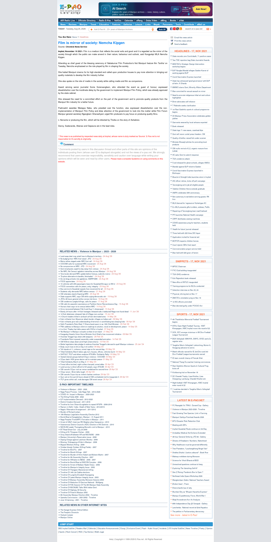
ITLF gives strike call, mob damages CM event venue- (86, 379)
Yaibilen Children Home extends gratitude (188, 188)
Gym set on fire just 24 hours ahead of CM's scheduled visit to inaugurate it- (94, 377)
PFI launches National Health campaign (187, 215)
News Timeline (192, 528)
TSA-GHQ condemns (180, 274)
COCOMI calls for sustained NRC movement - (83, 263)
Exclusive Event (133, 528)
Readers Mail (81, 528)
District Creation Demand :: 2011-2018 (75, 402)
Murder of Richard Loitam (70, 412)
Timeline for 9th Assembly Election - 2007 (76, 457)
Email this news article (183, 37)
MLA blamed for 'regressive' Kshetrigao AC (189, 203)
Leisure (138, 24)
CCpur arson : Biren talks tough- (77, 372)
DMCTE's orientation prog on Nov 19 (186, 298)
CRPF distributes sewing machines (186, 218)
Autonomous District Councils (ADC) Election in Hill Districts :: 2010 (87, 424)
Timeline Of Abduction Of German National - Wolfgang (81, 482)
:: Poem (180, 484)
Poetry (202, 528)
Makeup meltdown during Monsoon (186, 456)
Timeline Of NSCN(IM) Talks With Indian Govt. (78, 487)
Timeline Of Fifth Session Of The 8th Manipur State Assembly (84, 485)
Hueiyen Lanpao (66, 515)
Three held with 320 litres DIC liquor (186, 233)
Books (173, 20)
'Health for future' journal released (185, 229)
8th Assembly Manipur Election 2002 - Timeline (79, 495)
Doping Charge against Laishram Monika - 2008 (79, 439)
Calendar (129, 20)
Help (111, 539)
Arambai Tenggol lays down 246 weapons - (81, 336)
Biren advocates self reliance (183, 101)
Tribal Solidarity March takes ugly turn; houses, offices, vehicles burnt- (92, 351)
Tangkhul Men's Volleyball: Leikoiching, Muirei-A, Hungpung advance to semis (191, 346)
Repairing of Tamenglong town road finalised (189, 211)
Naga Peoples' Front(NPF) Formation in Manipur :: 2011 (82, 419)
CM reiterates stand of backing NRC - (79, 294)
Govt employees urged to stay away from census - (84, 268)
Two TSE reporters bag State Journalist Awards (191, 60)
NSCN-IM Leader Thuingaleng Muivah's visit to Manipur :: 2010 (85, 427)
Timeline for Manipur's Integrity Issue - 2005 (77, 467)
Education (104, 24)
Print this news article (182, 40)
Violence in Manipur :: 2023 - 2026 (73, 389)
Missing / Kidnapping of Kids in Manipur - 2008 (78, 442)
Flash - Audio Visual (150, 528)
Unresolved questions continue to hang (187, 464)
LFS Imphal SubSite (176, 528)
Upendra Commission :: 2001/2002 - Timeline (78, 497)
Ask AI (162, 29)
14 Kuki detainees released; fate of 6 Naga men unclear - (87, 314)
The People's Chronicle (69, 512)
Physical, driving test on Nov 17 (184, 294)
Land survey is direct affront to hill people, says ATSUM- (87, 367)
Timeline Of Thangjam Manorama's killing (76, 469)
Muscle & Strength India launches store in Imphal (191, 177)
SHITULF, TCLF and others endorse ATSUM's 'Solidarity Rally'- (90, 354)
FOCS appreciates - (73, 281)
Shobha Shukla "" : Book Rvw (190, 452)
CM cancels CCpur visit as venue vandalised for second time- (89, 369)
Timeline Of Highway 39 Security (73, 490)
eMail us (201, 24)
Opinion (209, 528)
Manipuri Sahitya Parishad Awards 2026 (188, 417)
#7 (184, 468)
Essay (122, 528)
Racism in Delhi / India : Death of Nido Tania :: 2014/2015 (82, 407)
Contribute (189, 24)
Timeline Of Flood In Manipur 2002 (74, 492)
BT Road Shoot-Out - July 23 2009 (73, 429)
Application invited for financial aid (185, 237)
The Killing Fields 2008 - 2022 (72, 397)
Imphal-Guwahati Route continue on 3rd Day (189, 429)
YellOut (117, 20)
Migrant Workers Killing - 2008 (72, 444)
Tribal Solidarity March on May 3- (78, 361)
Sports (61, 532)
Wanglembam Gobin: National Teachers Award (190, 480)
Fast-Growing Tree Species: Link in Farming (189, 413)
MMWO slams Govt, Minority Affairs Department (191, 87)
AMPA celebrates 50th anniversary (186, 192)
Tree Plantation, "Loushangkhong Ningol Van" (189, 448)
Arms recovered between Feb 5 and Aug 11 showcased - (87, 309)
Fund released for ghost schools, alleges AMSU (191, 162)
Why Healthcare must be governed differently (189, 444)
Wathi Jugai (99, 532)
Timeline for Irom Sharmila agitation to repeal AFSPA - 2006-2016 (86, 404)
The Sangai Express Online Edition (74, 510)
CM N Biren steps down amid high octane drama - (84, 341)
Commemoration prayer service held (186, 249)
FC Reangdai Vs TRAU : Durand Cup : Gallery (190, 405)
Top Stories (88, 532)
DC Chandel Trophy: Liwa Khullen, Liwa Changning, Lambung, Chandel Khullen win (189, 377)
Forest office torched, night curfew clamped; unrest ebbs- (87, 364)
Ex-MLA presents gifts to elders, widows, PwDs (191, 207)
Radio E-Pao (105, 20)
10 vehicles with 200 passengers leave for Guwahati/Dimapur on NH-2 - (93, 284)
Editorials (92, 528)
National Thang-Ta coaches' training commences (191, 362)
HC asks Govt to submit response (185, 155)
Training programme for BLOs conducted (188, 286)
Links (148, 24)
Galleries (127, 24)
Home (74, 37)
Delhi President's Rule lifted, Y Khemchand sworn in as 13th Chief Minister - (94, 324)
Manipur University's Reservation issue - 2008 (78, 437)
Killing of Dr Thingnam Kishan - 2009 (74, 432)
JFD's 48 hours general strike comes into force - (83, 299)
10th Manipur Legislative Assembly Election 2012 (79, 414)
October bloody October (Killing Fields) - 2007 (78, 447)
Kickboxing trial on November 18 (185, 372)
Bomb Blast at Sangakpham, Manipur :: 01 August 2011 (82, 417)
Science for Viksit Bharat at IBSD (185, 460)
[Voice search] (153, 29)
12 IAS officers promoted (182, 301)
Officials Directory (87, 20)
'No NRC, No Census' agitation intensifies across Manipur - (88, 271)
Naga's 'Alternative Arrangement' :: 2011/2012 (78, 409)
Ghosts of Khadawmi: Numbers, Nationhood (189, 440)
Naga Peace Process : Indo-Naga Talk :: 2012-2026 (80, 392)
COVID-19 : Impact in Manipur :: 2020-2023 (77, 394)
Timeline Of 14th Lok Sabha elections (75, 472)
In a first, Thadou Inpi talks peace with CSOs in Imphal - (86, 329)
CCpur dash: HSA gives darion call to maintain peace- (86, 359)
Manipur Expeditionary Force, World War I (188, 495)
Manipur (84, 24)
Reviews (73, 24)
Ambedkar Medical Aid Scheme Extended (188, 433)
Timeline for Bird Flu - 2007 (71, 449)
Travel (93, 24)
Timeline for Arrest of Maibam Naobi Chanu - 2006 (80, 464)
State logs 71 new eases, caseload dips (187, 130)
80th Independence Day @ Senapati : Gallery (189, 503)
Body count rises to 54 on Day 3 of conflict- (82, 346)
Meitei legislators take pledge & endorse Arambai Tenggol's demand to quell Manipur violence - (102, 344)
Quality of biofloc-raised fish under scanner (189, 138)
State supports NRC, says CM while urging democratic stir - (88, 296)
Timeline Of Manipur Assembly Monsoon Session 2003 (82, 480)
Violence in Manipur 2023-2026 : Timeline (188, 409)
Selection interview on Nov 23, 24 (185, 290)
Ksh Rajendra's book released (184, 278)
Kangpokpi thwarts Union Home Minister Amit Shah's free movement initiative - (96, 334)
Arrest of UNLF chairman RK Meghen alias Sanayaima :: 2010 (84, 422)
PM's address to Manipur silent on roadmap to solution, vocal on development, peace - (98, 326)
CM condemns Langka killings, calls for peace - (83, 301)
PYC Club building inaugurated (184, 270)
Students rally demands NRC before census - (82, 291)
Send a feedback (180, 44)
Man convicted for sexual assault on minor (188, 91)
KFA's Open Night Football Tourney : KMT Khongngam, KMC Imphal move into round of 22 (191, 327)
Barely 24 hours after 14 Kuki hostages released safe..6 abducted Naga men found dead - (99, 311)
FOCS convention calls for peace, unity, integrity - (84, 286)
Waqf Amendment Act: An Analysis (186, 499)
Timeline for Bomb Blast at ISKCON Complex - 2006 (80, 462)
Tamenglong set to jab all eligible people (188, 185)
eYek (181, 20)
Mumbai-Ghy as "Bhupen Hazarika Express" (189, 491)
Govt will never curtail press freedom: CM (188, 134)
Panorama (168, 24)
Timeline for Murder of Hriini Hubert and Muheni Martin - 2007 (84, 454)
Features (116, 24)
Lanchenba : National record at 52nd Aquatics (190, 507)
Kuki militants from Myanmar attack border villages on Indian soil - (91, 319)
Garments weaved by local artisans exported (189, 122)
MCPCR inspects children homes (185, 241)
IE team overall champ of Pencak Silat (187, 358)
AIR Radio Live (67, 20)
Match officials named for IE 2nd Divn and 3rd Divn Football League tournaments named (190, 352)
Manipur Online (66, 517)
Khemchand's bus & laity (182, 488)
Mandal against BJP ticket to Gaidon (186, 166)
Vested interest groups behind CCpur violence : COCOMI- (87, 356)
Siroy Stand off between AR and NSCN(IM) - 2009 (79, 434)
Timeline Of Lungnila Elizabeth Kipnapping (77, 474)
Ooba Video (151, 20)
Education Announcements (108, 528)
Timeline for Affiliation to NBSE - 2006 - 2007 (78, 459)
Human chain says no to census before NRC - (83, 306)
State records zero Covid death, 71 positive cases (191, 56)
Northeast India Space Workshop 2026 (187, 476)
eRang (139, 20)
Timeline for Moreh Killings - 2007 (73, 452)
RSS (80, 532)
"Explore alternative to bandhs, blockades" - (82, 276)
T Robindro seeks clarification (184, 105)
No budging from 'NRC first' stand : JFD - (81, 258)
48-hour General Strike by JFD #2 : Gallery (189, 436)
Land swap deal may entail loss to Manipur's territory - (86, 256)
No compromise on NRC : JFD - (77, 266)
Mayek (157, 24)
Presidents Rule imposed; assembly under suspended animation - (90, 339)
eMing (164, 20)
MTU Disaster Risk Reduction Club (186, 421)
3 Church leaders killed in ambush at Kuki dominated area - (88, 316)
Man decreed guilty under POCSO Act (187, 305)
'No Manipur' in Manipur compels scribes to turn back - (86, 331)
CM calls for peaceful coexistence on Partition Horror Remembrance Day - (94, 304)
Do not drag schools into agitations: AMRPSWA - (84, 279)
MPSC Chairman (179, 266)
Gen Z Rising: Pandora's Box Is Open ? (187, 472)
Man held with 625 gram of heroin (185, 252)
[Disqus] (112, 205)
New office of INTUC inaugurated (185, 282)
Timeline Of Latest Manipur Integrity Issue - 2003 (79, 477)
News (63, 24)
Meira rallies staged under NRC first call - (81, 261)
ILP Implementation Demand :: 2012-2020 (76, 399)
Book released (178, 126)
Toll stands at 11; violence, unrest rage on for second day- (87, 349)
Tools (178, 24)
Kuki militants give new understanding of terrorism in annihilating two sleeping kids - (97, 321)
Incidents (163, 528)
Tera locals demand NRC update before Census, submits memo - (90, 273)
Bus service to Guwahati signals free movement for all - (86, 289)
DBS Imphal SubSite (66, 528)
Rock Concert (71, 532)
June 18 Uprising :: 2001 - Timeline (74, 500)
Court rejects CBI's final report (184, 245)
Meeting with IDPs (179, 425)
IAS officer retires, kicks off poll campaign (188, 181)
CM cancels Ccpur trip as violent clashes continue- (84, 374)
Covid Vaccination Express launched (186, 77)
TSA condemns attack (181, 158)
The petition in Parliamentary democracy (188, 511)
